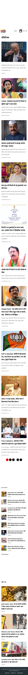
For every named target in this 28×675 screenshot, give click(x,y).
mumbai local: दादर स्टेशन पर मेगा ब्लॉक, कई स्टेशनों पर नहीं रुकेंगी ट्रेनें (17, 509)
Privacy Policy (20, 672)
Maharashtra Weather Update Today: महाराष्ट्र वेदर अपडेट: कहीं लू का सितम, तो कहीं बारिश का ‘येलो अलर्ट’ (16, 547)
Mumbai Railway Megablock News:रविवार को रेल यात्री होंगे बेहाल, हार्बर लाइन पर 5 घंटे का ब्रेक (17, 540)
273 (17, 459)
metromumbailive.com (14, 670)
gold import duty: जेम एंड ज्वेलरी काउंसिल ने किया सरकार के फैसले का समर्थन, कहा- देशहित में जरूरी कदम (17, 494)
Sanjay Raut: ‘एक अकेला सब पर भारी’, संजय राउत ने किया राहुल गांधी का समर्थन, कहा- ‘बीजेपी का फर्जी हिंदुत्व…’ (13, 312)
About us (7, 672)
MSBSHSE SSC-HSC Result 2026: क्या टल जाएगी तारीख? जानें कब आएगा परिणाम (17, 517)
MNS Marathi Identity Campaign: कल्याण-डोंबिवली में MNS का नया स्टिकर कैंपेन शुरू (16, 524)
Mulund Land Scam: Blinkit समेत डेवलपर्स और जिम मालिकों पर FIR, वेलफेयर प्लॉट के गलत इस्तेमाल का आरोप (17, 501)
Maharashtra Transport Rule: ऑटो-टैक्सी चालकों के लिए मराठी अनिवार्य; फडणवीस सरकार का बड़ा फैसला (17, 532)
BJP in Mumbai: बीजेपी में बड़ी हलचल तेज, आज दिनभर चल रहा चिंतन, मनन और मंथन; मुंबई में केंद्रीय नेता (13, 356)
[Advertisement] (14, 14)
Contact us (13, 672)
